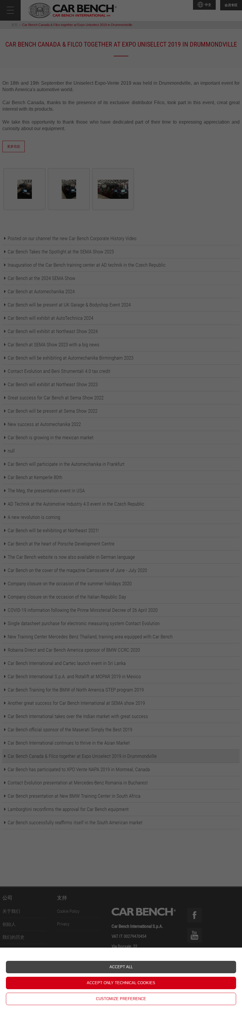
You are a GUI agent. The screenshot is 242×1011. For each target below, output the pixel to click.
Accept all (121, 967)
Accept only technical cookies (121, 983)
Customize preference (121, 999)
